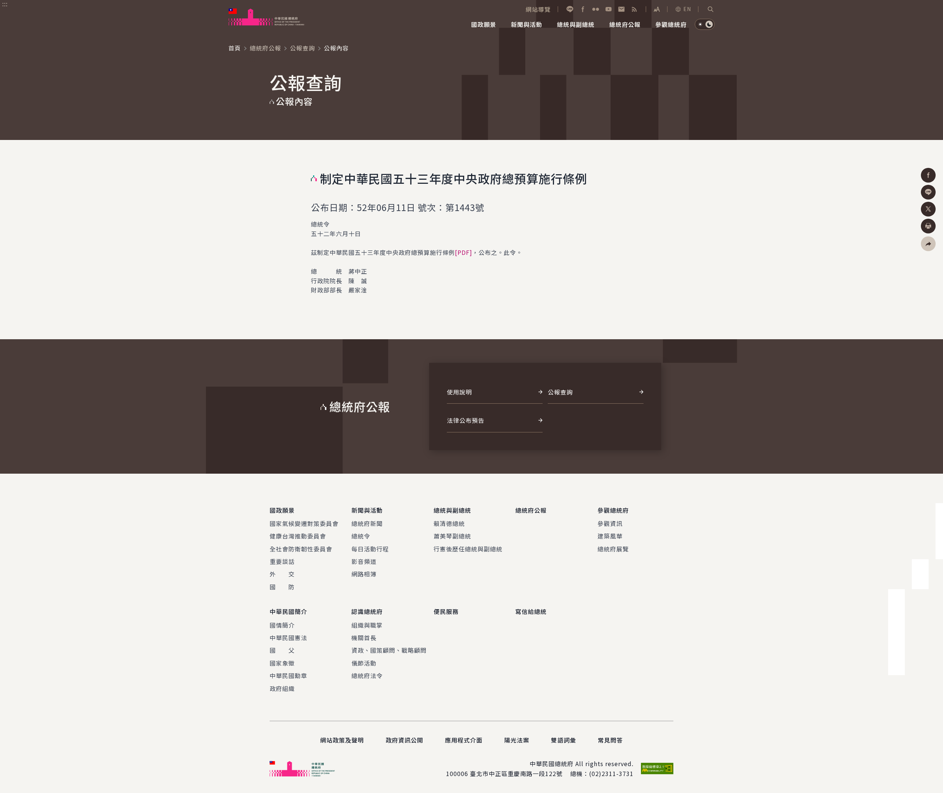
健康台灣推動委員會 (298, 535)
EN (687, 9)
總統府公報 (265, 47)
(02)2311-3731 (611, 773)
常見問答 (610, 740)
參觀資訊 (610, 523)
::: (5, 4)
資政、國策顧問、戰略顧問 (389, 650)
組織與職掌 (367, 625)
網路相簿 (363, 573)
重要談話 (282, 561)
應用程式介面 (464, 740)
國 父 (282, 650)
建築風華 (610, 535)
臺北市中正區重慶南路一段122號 (516, 773)
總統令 (360, 535)
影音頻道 (363, 561)
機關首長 (363, 637)
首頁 (234, 47)
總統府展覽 (613, 548)
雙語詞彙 (563, 740)
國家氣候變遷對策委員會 (304, 523)
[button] (710, 9)
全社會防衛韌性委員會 (301, 548)
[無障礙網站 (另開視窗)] (657, 768)
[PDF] (463, 252)
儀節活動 (363, 663)
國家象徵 (282, 663)
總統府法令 (367, 675)
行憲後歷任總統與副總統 (468, 548)
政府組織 (282, 688)
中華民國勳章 (288, 675)
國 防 (282, 586)
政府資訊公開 (404, 740)
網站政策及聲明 (342, 740)
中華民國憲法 (288, 637)
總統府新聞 (367, 523)
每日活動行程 (370, 548)
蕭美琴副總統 (452, 535)
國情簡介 (282, 625)
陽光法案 (516, 740)
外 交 (282, 573)
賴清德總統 (449, 523)
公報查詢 (302, 47)
